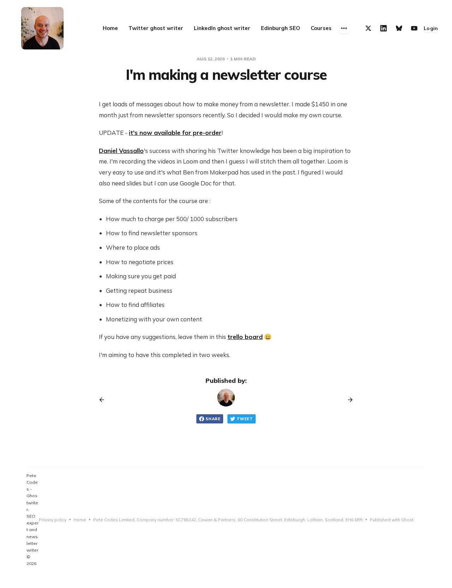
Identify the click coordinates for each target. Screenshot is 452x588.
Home (79, 519)
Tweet (245, 418)
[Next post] (348, 399)
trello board (245, 336)
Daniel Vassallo (121, 150)
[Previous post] (104, 399)
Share (213, 418)
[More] (344, 28)
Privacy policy (52, 519)
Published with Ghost (392, 519)
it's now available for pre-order (175, 132)
